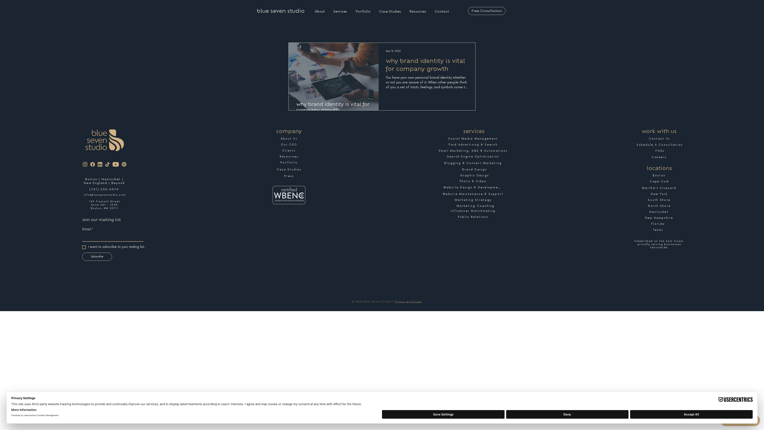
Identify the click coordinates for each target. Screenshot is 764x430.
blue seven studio (281, 11)
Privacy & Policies (408, 301)
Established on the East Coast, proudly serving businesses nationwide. (659, 244)
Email (87, 229)
